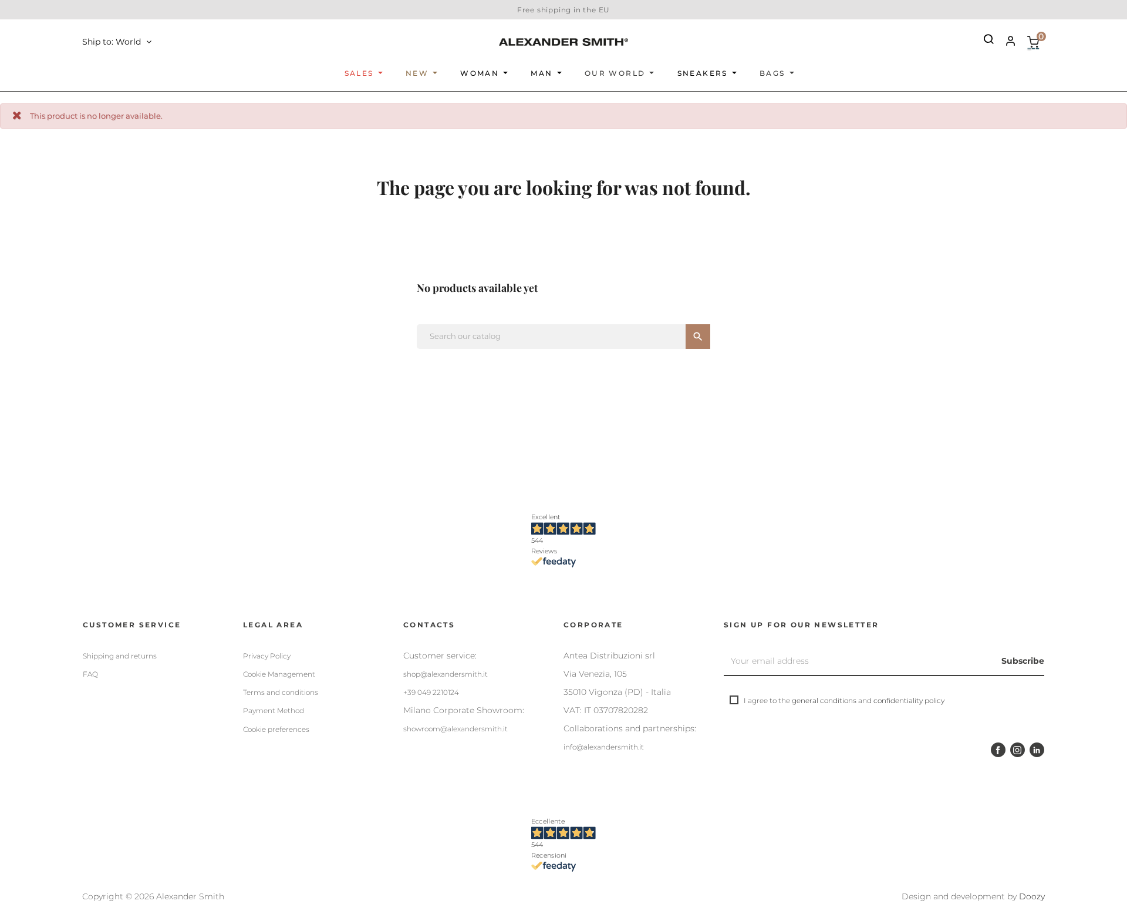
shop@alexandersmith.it (445, 674)
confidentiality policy (908, 700)
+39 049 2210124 (431, 692)
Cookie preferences (276, 729)
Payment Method (273, 710)
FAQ (90, 674)
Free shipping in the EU (563, 9)
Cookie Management (279, 674)
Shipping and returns (120, 655)
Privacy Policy (267, 655)
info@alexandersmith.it (604, 746)
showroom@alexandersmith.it (455, 728)
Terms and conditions (280, 692)
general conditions (824, 700)
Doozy (1032, 896)
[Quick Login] (1005, 42)
